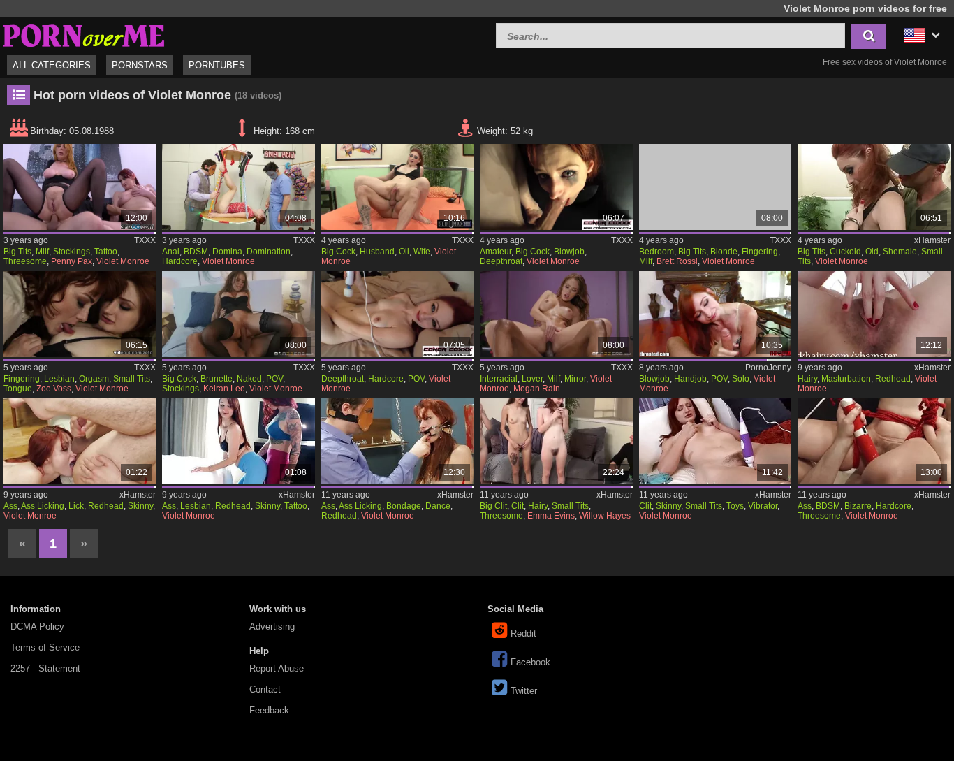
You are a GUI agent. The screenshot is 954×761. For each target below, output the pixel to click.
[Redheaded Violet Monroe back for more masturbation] (874, 314)
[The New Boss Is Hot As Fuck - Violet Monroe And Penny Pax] (79, 187)
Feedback (269, 710)
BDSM (196, 251)
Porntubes (217, 65)
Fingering (760, 251)
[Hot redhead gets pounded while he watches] (874, 187)
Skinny (140, 506)
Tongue (17, 388)
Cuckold (845, 251)
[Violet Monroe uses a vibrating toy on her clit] (715, 441)
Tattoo (105, 251)
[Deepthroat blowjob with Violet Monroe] (556, 187)
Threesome (25, 261)
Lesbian (59, 379)
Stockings (71, 251)
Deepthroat (501, 261)
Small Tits (131, 379)
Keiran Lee (224, 388)
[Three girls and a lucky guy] (556, 441)
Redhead (893, 379)
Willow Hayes (605, 516)
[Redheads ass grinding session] (238, 441)
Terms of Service (45, 647)
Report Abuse (276, 668)
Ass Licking (42, 506)
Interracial (499, 379)
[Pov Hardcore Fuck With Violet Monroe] (397, 314)
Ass (10, 506)
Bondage (403, 506)
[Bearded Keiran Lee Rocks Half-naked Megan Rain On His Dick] (238, 314)
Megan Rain (536, 388)
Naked (249, 379)
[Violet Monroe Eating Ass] (79, 441)
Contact (265, 689)
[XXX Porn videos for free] (84, 34)
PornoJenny (768, 367)
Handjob (690, 379)
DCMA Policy (37, 626)
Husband (377, 251)
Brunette (216, 379)
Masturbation (846, 379)
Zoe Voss (53, 388)
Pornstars (140, 65)
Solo (740, 379)
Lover (532, 379)
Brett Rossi (677, 261)
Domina (227, 251)
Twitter (524, 691)
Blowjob (569, 251)
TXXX (145, 240)
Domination (269, 251)
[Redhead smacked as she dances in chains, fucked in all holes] (397, 441)
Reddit (523, 633)
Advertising (272, 626)
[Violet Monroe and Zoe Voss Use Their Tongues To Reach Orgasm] (79, 314)
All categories (52, 65)
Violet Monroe (122, 261)
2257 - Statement (45, 668)
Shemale (900, 251)
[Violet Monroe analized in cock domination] (238, 187)
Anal (170, 251)
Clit (517, 506)
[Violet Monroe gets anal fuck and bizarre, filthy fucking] (874, 441)
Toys (735, 506)
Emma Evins (551, 516)
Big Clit (493, 506)
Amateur (495, 251)
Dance (437, 506)
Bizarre (858, 506)
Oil (404, 251)
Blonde (723, 251)
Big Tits (17, 251)
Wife (421, 251)
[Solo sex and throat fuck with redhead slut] (715, 314)
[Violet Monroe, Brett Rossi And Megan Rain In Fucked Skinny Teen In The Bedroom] (715, 187)
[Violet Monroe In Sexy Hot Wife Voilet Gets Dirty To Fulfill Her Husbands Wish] (397, 187)
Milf (42, 251)
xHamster (932, 240)
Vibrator (762, 506)
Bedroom (656, 251)
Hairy (807, 379)
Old (872, 251)
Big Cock (338, 251)
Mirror (575, 379)
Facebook (530, 662)
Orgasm (94, 379)
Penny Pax (71, 261)
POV (274, 379)
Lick (76, 506)
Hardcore (180, 261)
